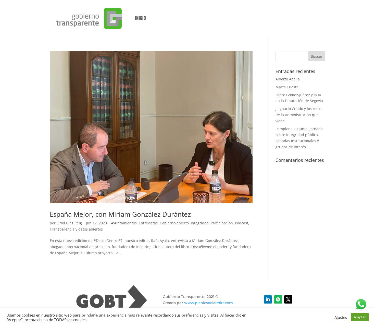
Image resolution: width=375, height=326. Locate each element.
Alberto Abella (288, 79)
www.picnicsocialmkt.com (208, 302)
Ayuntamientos (124, 223)
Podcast (241, 223)
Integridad (200, 223)
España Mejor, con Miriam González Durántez (120, 214)
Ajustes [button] (340, 317)
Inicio (140, 18)
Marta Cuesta (287, 86)
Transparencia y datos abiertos (76, 229)
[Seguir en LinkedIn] (268, 299)
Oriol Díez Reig (69, 223)
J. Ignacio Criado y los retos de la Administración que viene (298, 114)
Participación (222, 223)
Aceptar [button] (360, 317)
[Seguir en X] (288, 299)
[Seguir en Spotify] (278, 299)
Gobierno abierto (174, 223)
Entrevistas (148, 223)
